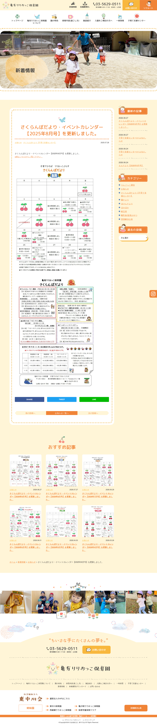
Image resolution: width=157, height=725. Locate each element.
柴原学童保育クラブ (87, 710)
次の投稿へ (93, 413)
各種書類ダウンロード (77, 686)
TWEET (62, 399)
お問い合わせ (131, 8)
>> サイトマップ (89, 720)
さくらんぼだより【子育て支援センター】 (39, 142)
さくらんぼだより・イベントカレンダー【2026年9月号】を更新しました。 (25, 496)
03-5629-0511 (108, 4)
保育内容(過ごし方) (70, 20)
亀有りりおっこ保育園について (37, 21)
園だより (125, 199)
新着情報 (73, 7)
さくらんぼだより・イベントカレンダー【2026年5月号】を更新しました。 (61, 547)
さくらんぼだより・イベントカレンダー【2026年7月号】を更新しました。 (97, 496)
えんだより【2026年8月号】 (131, 165)
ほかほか (125, 207)
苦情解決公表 (127, 219)
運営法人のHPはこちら (60, 698)
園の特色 (54, 20)
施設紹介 (87, 20)
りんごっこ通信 (128, 185)
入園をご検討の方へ (103, 20)
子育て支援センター (137, 20)
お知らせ (18, 142)
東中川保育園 (55, 706)
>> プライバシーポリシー (71, 720)
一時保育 (120, 20)
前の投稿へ (30, 413)
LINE (94, 399)
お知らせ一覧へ (62, 413)
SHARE (29, 399)
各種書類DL (85, 7)
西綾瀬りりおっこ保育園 (60, 710)
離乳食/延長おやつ (129, 215)
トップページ (17, 20)
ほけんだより (127, 203)
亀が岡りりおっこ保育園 (89, 706)
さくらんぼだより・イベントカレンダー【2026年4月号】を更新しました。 (97, 547)
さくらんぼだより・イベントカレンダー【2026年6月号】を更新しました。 (25, 547)
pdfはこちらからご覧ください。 (29, 156)
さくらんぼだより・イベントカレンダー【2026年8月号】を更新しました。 (61, 496)
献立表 (124, 211)
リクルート (148, 8)
